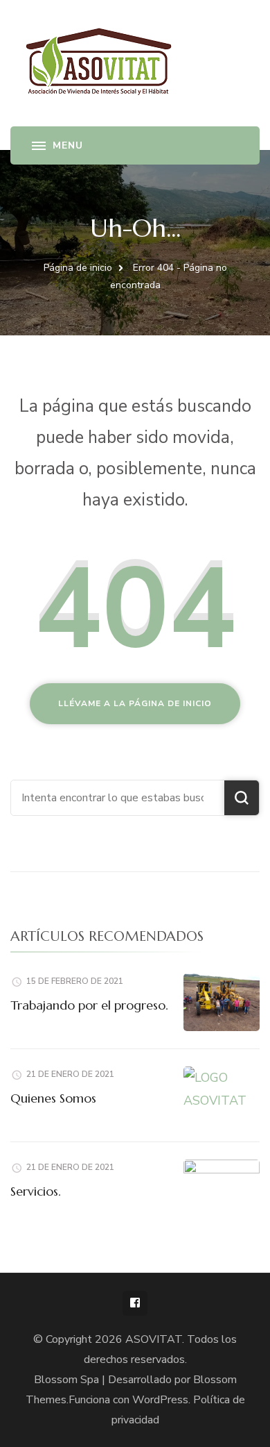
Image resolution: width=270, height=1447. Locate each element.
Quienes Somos (53, 1098)
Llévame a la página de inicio (135, 703)
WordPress (160, 1399)
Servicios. (35, 1191)
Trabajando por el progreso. (89, 1005)
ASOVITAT (153, 1339)
